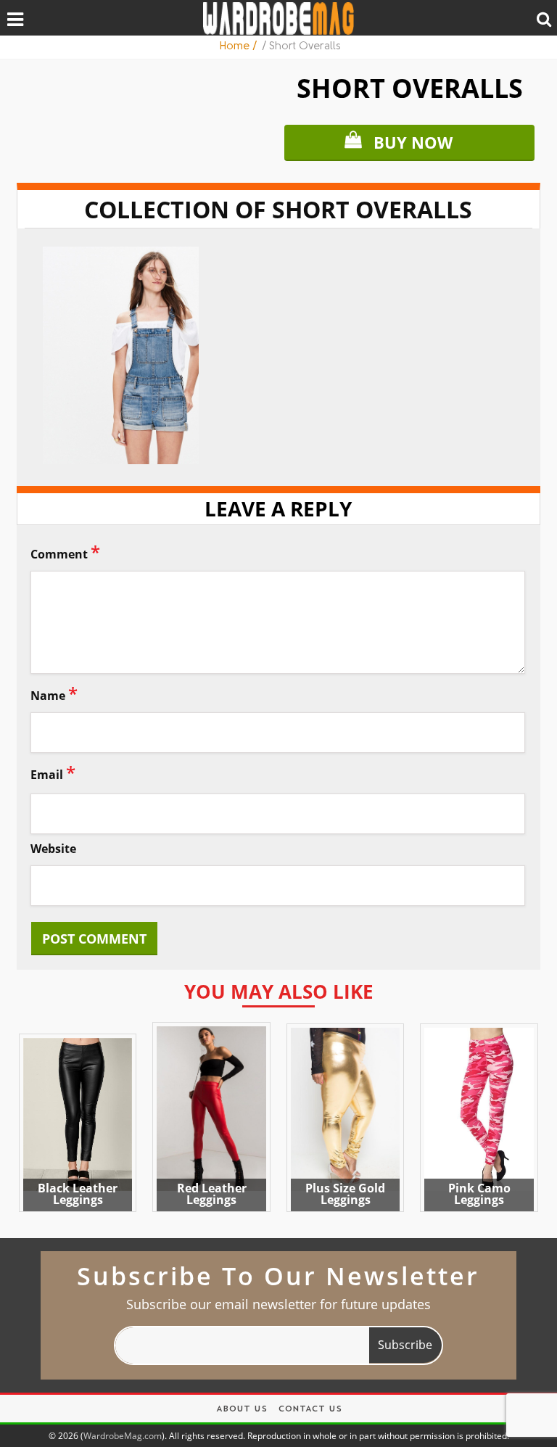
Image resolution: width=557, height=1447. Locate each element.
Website (53, 849)
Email (52, 772)
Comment (65, 552)
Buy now (413, 142)
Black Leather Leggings (77, 1194)
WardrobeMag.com (122, 1436)
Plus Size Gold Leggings (345, 1194)
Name (54, 693)
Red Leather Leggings (212, 1194)
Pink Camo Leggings (479, 1194)
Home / (239, 46)
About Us (241, 1410)
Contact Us (310, 1410)
